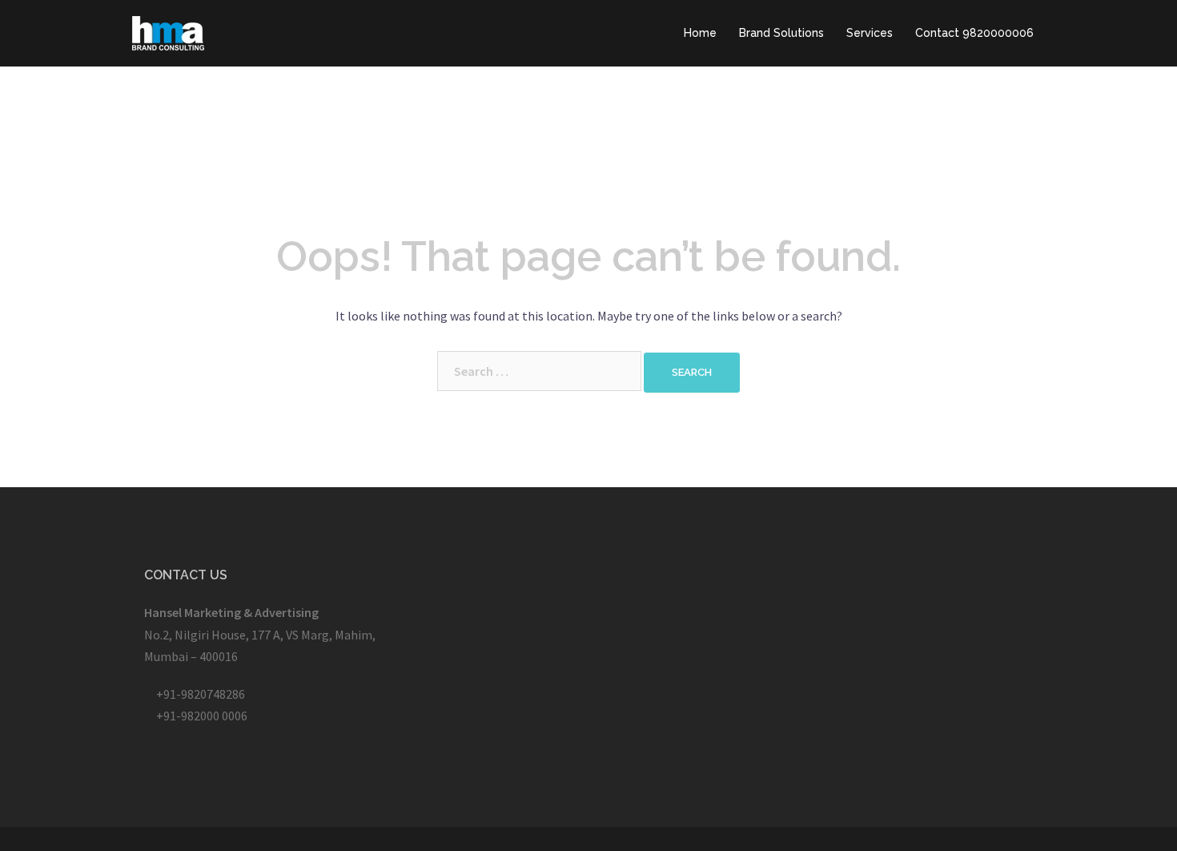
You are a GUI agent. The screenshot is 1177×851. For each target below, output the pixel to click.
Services (869, 32)
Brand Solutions (781, 32)
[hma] (168, 31)
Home (700, 32)
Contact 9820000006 (974, 32)
